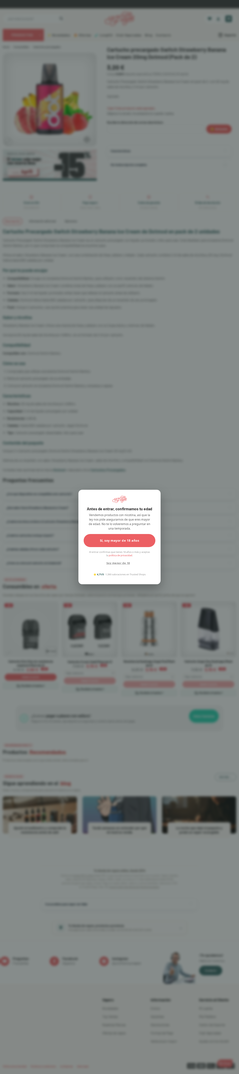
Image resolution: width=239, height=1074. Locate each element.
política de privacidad (120, 555)
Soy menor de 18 (118, 563)
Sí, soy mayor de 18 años (119, 540)
